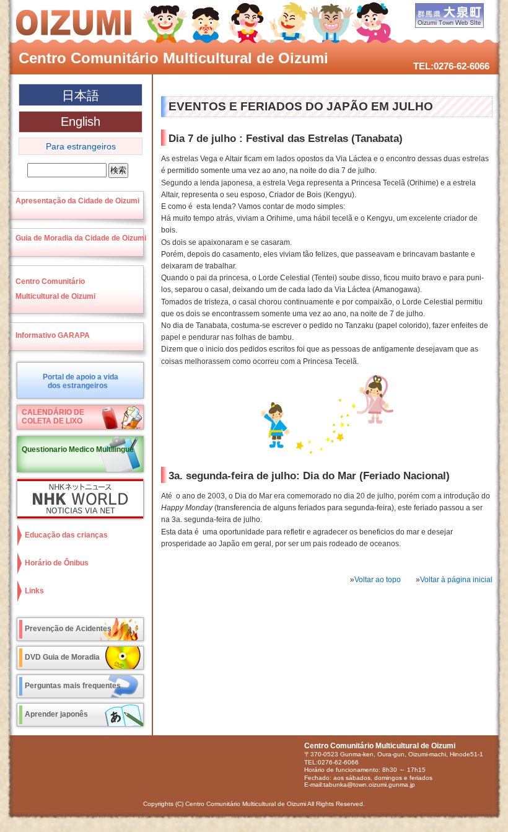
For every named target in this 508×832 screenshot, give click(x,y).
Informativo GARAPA (52, 335)
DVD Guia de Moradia (62, 657)
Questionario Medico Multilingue (78, 449)
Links (34, 590)
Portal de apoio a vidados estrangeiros (80, 381)
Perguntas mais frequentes (73, 685)
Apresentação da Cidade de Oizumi (77, 201)
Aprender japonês (56, 714)
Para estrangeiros (81, 146)
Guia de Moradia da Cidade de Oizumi (80, 238)
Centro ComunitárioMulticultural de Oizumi (55, 289)
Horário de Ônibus (57, 563)
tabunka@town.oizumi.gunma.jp (369, 784)
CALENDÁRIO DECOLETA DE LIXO (53, 416)
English (80, 121)
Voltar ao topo (377, 579)
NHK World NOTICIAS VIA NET (77, 499)
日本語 (80, 95)
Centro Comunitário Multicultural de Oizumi (173, 58)
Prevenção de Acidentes (68, 628)
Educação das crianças (66, 535)
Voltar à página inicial (456, 579)
